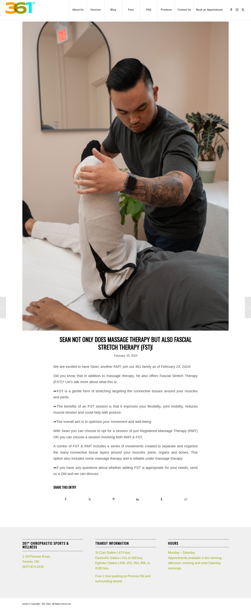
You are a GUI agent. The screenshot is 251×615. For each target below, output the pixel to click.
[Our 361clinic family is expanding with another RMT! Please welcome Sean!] (3, 307)
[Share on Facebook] (65, 499)
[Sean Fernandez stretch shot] (125, 176)
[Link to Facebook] (231, 10)
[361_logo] (20, 10)
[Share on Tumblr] (161, 499)
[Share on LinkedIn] (137, 499)
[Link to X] (243, 10)
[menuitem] (78, 10)
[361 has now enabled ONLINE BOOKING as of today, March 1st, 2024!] (248, 307)
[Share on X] (89, 499)
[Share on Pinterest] (114, 499)
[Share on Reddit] (185, 499)
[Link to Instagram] (237, 10)
